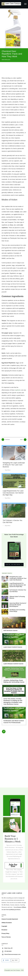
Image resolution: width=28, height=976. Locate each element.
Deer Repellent (6, 59)
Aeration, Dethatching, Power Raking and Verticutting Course (14, 675)
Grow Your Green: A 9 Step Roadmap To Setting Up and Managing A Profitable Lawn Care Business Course (14, 695)
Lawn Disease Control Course (14, 658)
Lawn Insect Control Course (14, 641)
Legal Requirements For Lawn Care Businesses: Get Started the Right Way (14, 487)
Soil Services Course (14, 625)
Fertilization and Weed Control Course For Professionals (14, 716)
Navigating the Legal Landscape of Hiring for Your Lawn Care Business (14, 459)
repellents (18, 390)
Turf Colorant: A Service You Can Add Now (14, 516)
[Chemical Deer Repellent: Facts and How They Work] (14, 28)
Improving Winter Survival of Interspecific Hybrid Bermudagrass (17, 604)
